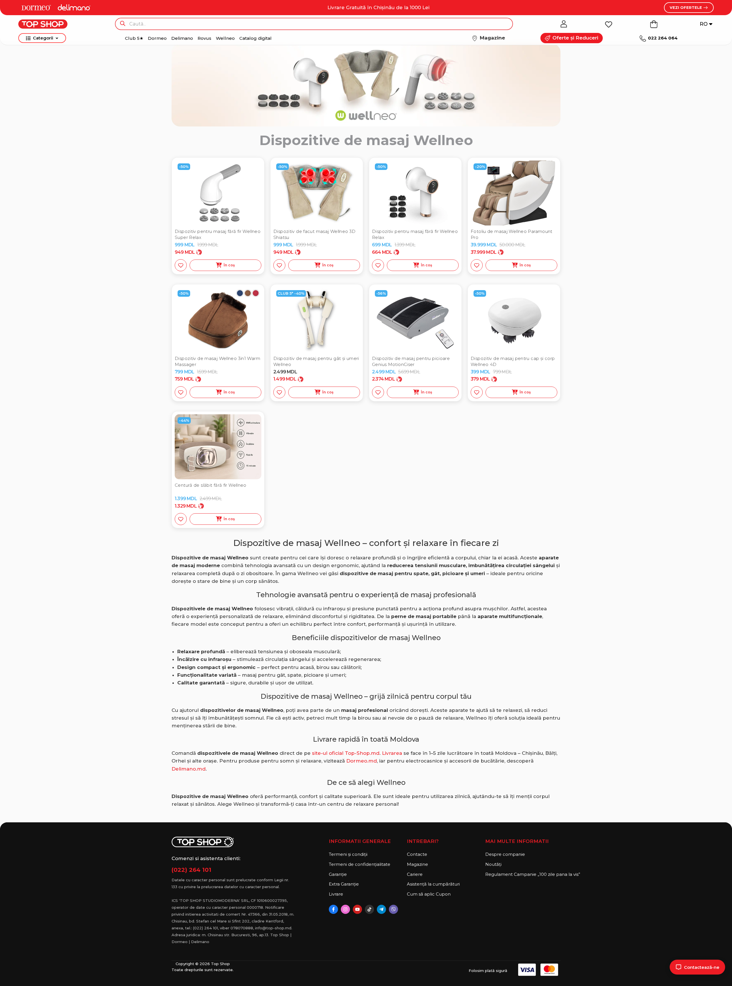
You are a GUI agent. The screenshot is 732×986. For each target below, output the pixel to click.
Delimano (182, 38)
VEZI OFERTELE (686, 7)
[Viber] (393, 909)
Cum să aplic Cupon (429, 894)
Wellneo (225, 38)
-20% (480, 166)
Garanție (338, 874)
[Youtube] (357, 909)
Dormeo (157, 38)
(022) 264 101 (191, 869)
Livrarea (392, 753)
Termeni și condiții (348, 854)
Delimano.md (189, 769)
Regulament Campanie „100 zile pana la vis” (522, 874)
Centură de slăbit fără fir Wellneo (210, 485)
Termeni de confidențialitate (359, 864)
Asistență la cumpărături (433, 884)
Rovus (204, 38)
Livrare (336, 894)
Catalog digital (255, 38)
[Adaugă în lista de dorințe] (180, 265)
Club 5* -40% (291, 293)
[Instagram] (345, 909)
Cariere (415, 874)
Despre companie (505, 854)
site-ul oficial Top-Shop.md (345, 753)
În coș (229, 265)
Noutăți (493, 864)
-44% (184, 420)
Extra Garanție (344, 884)
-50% (184, 166)
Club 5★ (134, 38)
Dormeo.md (361, 761)
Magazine (417, 864)
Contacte (417, 854)
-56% (381, 293)
